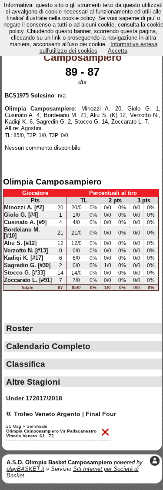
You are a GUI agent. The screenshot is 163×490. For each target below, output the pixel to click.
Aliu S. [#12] (20, 243)
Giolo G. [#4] (21, 215)
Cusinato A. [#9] (25, 222)
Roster (19, 328)
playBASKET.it (25, 469)
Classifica (25, 364)
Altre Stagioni (33, 381)
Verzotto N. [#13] (26, 251)
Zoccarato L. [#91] (28, 280)
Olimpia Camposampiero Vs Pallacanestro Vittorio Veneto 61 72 (51, 433)
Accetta (117, 50)
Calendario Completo (48, 346)
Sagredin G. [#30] (27, 265)
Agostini (31, 128)
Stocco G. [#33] (24, 273)
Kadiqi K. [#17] (23, 258)
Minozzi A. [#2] (24, 208)
